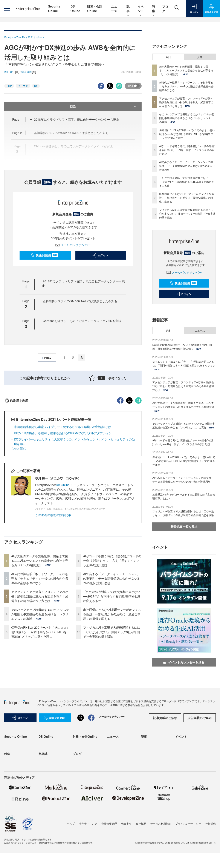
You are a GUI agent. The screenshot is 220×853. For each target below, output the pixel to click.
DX (36, 86)
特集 (153, 8)
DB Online (75, 8)
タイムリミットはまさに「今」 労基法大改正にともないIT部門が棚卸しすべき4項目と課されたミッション (183, 363)
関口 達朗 (26, 72)
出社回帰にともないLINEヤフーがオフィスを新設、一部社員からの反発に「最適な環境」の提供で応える (112, 614)
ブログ (77, 753)
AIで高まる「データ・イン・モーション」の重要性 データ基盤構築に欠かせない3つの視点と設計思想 (111, 578)
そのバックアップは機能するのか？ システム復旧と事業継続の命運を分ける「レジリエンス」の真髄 (40, 614)
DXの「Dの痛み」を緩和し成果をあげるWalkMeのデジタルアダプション (63, 433)
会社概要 (141, 823)
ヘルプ (71, 823)
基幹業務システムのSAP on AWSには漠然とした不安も (80, 301)
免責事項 (126, 823)
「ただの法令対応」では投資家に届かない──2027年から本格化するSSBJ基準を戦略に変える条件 (112, 596)
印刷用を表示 (19, 400)
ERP (9, 86)
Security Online (54, 8)
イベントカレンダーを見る (186, 662)
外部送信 (210, 823)
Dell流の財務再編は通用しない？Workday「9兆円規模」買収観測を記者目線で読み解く (182, 346)
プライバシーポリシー (188, 823)
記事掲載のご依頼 (165, 718)
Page (17, 119)
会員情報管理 (109, 823)
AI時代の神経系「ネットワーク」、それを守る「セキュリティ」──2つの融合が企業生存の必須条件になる (39, 578)
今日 (168, 57)
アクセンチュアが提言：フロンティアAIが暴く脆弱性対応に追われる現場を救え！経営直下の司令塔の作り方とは (39, 596)
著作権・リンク (88, 823)
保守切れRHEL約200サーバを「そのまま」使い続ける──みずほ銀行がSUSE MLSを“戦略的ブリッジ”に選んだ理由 (40, 632)
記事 (128, 8)
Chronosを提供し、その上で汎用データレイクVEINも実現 (82, 321)
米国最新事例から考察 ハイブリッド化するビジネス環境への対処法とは (62, 427)
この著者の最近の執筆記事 (53, 515)
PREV (47, 358)
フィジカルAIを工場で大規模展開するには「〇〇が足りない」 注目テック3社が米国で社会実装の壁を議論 (111, 632)
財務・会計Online (94, 8)
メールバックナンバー (76, 245)
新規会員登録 (46, 255)
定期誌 (42, 753)
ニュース (114, 8)
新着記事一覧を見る (184, 526)
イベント (141, 8)
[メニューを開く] (7, 8)
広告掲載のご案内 (200, 718)
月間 (199, 57)
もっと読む (18, 448)
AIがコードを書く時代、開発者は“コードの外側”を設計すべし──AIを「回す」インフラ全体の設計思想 (112, 560)
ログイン (103, 255)
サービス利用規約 (160, 823)
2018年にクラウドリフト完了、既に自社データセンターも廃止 (76, 119)
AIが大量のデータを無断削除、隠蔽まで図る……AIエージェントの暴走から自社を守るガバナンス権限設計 (39, 560)
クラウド (23, 86)
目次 (73, 106)
